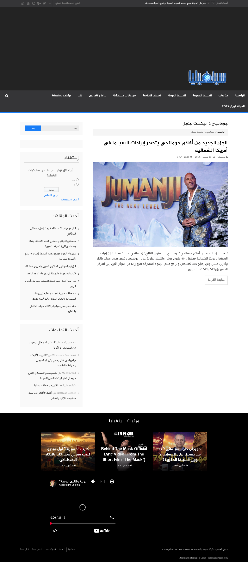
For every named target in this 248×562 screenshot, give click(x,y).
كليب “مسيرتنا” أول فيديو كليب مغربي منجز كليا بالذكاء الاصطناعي (68, 454)
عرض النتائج (51, 195)
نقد (80, 95)
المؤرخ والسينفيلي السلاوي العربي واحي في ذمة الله (183, 3)
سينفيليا (221, 157)
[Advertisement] (124, 41)
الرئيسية (240, 95)
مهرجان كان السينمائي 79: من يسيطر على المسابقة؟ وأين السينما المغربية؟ (180, 454)
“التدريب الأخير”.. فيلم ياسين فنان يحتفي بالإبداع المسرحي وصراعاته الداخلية (53, 360)
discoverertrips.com (218, 558)
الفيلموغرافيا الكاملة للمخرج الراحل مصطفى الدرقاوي (53, 231)
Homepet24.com (198, 558)
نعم (74, 180)
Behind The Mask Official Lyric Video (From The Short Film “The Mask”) (124, 454)
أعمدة (62, 549)
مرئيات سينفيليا (61, 95)
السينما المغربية (202, 95)
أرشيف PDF (51, 549)
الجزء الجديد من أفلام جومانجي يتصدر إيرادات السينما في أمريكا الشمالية (165, 147)
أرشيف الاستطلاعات (70, 199)
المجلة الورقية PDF (233, 106)
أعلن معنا (24, 549)
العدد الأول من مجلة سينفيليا (49, 385)
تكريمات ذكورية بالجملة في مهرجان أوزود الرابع (52, 273)
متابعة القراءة (216, 280)
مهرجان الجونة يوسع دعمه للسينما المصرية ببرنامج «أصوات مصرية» (50, 256)
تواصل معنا (37, 549)
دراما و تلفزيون (98, 95)
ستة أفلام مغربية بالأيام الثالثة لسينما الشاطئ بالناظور (52, 308)
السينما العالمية (152, 95)
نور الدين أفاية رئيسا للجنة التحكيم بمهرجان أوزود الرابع (50, 283)
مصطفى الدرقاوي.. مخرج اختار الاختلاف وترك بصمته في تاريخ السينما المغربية (52, 243)
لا (75, 184)
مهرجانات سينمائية (124, 95)
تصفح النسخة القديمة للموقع (67, 3)
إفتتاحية (71, 549)
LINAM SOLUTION (184, 549)
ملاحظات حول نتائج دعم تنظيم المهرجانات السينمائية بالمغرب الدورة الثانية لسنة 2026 (54, 296)
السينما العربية (177, 95)
